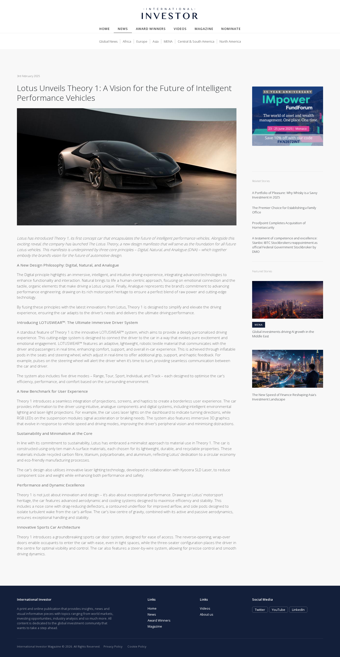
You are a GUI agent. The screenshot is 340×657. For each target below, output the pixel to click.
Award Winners (151, 28)
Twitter (260, 609)
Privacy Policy (113, 646)
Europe (141, 41)
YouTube (278, 609)
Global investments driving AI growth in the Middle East (283, 334)
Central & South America (196, 41)
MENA (168, 41)
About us (206, 614)
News (125, 28)
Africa (127, 41)
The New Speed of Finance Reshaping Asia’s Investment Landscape (284, 397)
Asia (156, 41)
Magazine (204, 28)
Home (104, 28)
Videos (180, 28)
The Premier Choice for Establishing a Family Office (284, 210)
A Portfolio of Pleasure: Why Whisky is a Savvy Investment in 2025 (284, 195)
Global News (108, 41)
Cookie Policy (136, 646)
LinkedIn (298, 609)
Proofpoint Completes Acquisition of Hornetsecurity (279, 225)
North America (230, 41)
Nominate (231, 28)
